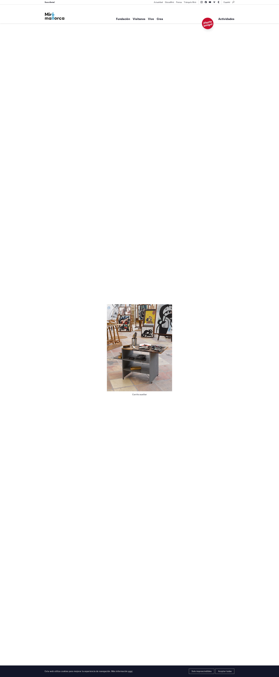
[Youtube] (210, 2)
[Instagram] (202, 2)
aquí (130, 671)
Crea (160, 18)
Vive (151, 18)
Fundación (123, 18)
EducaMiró (169, 2)
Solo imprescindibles (201, 671)
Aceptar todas (225, 671)
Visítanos (139, 18)
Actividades (226, 18)
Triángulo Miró (190, 2)
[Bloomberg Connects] (218, 2)
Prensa (179, 2)
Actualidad (158, 2)
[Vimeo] (214, 2)
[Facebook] (206, 2)
